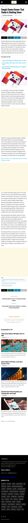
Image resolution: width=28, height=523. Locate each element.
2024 (14, 483)
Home (2, 6)
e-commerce (5, 491)
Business (9, 489)
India (8, 496)
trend (8, 509)
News (14, 501)
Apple (9, 486)
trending (13, 509)
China (14, 489)
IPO (11, 499)
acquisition (19, 483)
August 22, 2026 (11, 337)
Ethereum (4, 494)
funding (16, 494)
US (22, 509)
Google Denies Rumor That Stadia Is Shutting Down (13, 280)
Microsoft (8, 501)
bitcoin (3, 489)
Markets (21, 499)
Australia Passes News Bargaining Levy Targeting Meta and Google (14, 67)
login (5, 421)
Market (15, 499)
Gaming (6, 6)
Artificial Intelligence (17, 486)
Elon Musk (22, 491)
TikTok (3, 509)
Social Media (11, 504)
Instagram (13, 496)
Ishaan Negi (4, 365)
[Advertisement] (14, 122)
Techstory (4, 337)
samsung (4, 504)
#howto (9, 483)
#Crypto (3, 483)
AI (24, 483)
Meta (3, 501)
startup (23, 504)
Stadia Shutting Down (7, 285)
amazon (4, 486)
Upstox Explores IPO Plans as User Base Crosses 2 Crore (14, 63)
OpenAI (18, 501)
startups (4, 506)
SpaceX (18, 504)
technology (14, 506)
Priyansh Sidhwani (7, 15)
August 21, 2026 (11, 365)
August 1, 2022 (17, 15)
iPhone (7, 499)
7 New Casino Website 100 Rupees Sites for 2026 (14, 60)
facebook (10, 494)
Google (3, 496)
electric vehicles (14, 491)
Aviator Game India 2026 (8, 477)
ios (2, 499)
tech (9, 506)
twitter (18, 509)
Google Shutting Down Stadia (9, 283)
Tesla (20, 506)
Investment (20, 496)
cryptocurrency (21, 489)
